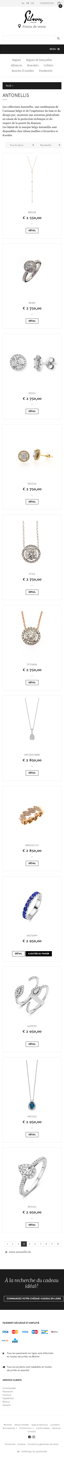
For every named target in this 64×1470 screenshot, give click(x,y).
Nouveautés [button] (9, 1428)
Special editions (39, 1424)
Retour (6, 1401)
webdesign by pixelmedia (33, 1451)
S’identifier (47, 3)
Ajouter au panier (38, 953)
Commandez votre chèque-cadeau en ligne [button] (34, 1298)
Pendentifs (45, 70)
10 (58, 1244)
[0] (58, 3)
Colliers (48, 65)
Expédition (8, 1398)
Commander (9, 1388)
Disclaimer (10, 1444)
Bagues (16, 60)
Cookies (21, 1444)
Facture (7, 1395)
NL (23, 3)
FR (27, 3)
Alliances (16, 65)
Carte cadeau (43, 1428)
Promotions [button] (25, 1428)
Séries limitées (21, 1424)
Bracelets (33, 65)
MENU (54, 50)
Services (56, 1428)
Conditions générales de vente (42, 1444)
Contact (31, 1431)
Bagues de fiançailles (39, 60)
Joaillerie (55, 1424)
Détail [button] (32, 230)
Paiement (8, 1391)
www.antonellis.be (19, 1252)
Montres (8, 1424)
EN (32, 3)
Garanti (7, 1405)
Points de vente (34, 27)
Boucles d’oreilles (23, 70)
